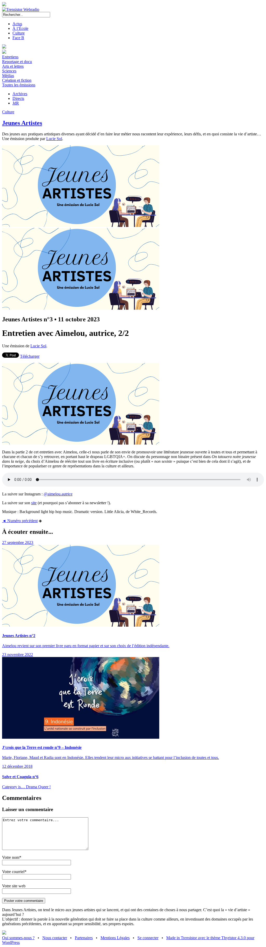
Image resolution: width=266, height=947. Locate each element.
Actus (17, 24)
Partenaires (84, 938)
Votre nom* (11, 857)
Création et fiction (16, 80)
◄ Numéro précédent (20, 521)
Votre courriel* (14, 871)
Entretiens (10, 57)
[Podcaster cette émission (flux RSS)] (4, 933)
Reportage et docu (17, 61)
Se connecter (147, 938)
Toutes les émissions (18, 85)
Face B (18, 38)
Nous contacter (54, 938)
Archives (19, 94)
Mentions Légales (115, 938)
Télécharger (29, 356)
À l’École (20, 28)
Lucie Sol (54, 138)
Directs (18, 98)
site (34, 503)
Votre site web (13, 886)
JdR (15, 103)
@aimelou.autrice (58, 494)
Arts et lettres (13, 66)
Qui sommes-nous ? (18, 938)
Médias (8, 75)
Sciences (9, 71)
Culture (18, 33)
